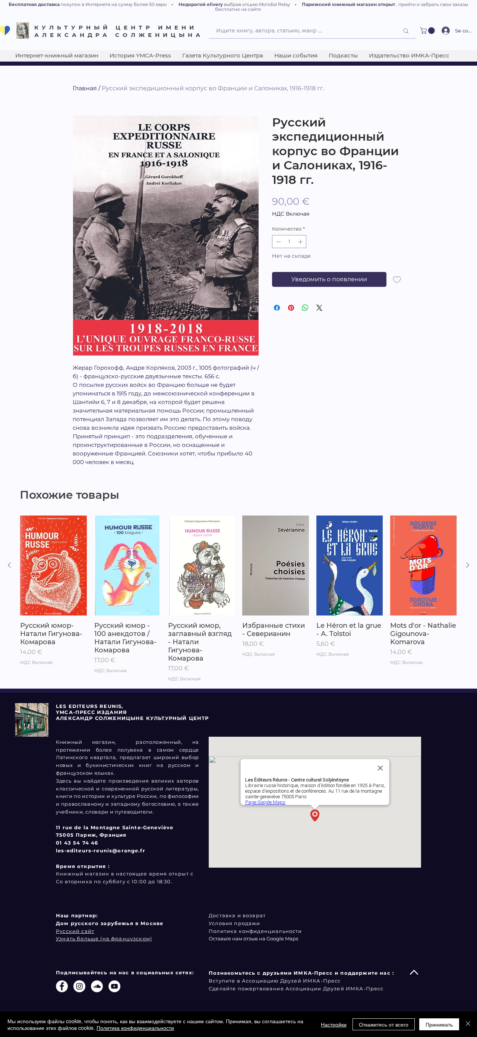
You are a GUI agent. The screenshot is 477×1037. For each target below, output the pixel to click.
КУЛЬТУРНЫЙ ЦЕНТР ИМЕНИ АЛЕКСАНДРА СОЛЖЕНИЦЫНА (118, 31)
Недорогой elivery (201, 4)
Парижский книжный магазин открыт (348, 4)
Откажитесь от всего (383, 1024)
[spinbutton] (289, 241)
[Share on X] (319, 307)
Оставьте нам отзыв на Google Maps (253, 939)
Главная (85, 88)
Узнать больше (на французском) (104, 939)
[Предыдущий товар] (9, 565)
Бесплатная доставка (34, 4)
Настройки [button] (334, 1024)
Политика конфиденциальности (135, 1027)
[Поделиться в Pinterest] (291, 307)
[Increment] (301, 241)
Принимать (439, 1024)
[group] (238, 599)
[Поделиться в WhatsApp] (305, 307)
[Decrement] (277, 241)
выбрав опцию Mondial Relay (257, 4)
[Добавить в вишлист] (396, 279)
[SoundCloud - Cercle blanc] (97, 986)
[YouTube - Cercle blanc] (114, 986)
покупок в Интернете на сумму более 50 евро (114, 4)
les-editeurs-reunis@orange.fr (100, 850)
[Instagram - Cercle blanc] (79, 986)
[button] (428, 30)
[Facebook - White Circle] (62, 986)
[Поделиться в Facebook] (276, 307)
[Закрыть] (468, 1024)
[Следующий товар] (467, 565)
